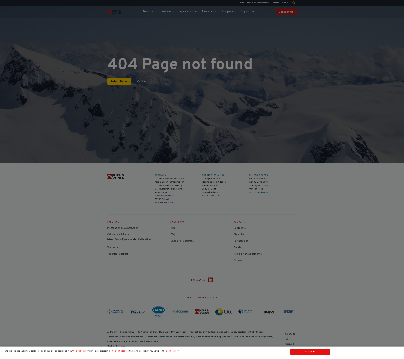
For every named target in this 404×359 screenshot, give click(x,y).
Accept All (310, 351)
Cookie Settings (120, 351)
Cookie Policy (79, 351)
